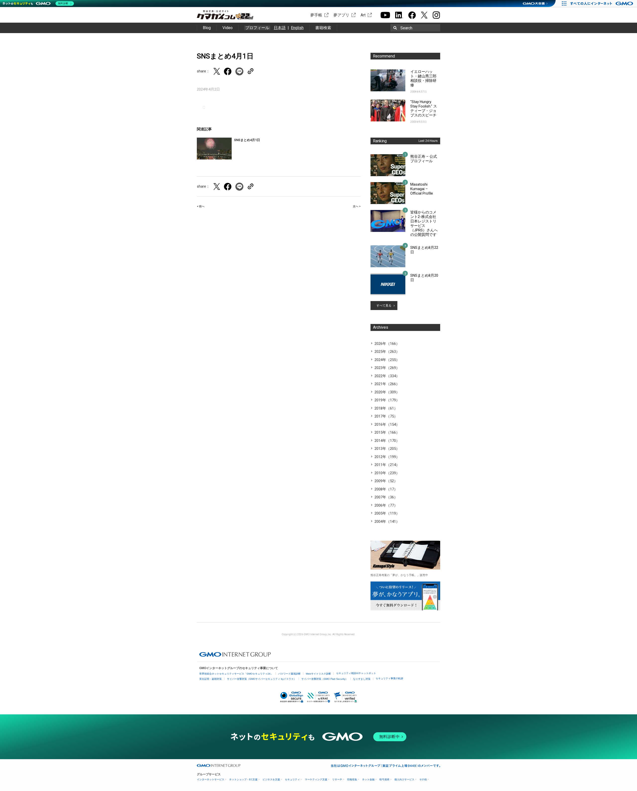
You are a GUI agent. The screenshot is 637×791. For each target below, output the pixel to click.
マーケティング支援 (316, 779)
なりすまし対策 (362, 679)
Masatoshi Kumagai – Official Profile (421, 189)
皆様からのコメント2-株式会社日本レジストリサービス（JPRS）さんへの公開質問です (424, 223)
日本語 (280, 27)
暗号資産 (384, 779)
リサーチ (337, 779)
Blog (207, 27)
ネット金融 (368, 779)
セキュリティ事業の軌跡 (389, 678)
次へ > (357, 206)
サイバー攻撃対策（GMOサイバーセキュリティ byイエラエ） (261, 679)
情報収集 (352, 779)
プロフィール (257, 28)
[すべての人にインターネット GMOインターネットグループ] (602, 3)
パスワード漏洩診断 (289, 673)
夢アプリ (341, 15)
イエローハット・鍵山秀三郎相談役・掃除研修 (423, 78)
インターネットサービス (210, 779)
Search (406, 28)
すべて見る (383, 305)
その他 (423, 779)
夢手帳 (316, 15)
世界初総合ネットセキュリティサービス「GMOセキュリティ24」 (236, 673)
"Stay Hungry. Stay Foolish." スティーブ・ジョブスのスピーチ (423, 108)
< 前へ (201, 206)
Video (227, 27)
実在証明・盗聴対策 (210, 679)
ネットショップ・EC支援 (243, 779)
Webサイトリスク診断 (318, 673)
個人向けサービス (404, 779)
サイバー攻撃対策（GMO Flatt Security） (324, 679)
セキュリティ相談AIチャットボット (356, 673)
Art (363, 15)
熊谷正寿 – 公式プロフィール (423, 158)
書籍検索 (323, 27)
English (297, 27)
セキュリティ (292, 779)
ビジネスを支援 (271, 779)
